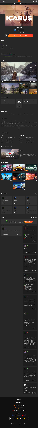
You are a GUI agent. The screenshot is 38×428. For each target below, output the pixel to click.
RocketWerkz (11, 48)
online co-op (28, 56)
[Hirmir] (25, 313)
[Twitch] (25, 415)
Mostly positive (11, 54)
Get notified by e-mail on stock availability (20, 35)
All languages (35, 217)
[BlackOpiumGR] (25, 332)
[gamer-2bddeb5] (3, 198)
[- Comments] (34, 194)
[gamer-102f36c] (3, 228)
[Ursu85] (25, 369)
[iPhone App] (12, 418)
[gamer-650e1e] (15, 208)
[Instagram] (18, 415)
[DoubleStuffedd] (25, 352)
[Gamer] (3, 208)
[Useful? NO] (20, 234)
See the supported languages (13, 46)
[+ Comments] (36, 194)
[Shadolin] (28, 208)
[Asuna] (25, 246)
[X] (15, 415)
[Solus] (25, 275)
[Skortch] (25, 228)
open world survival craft (17, 56)
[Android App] (19, 418)
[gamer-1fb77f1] (28, 198)
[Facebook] (20, 415)
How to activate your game (12, 47)
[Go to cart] (33, 1)
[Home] (3, 1)
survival (12, 56)
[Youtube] (23, 415)
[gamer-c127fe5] (15, 198)
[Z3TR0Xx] (25, 257)
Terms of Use (19, 399)
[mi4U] (25, 385)
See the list (10, 45)
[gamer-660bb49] (25, 296)
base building (23, 56)
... (31, 56)
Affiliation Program (19, 402)
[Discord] (13, 415)
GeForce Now (8, 56)
